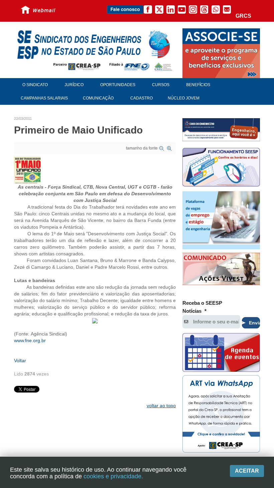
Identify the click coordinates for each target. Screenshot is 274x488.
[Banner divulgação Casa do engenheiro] (221, 129)
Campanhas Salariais (44, 98)
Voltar (20, 360)
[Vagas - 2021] (221, 220)
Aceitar (247, 471)
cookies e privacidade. (113, 476)
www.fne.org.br (30, 340)
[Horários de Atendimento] (221, 168)
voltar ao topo (161, 405)
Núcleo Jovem (183, 98)
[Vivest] (221, 270)
